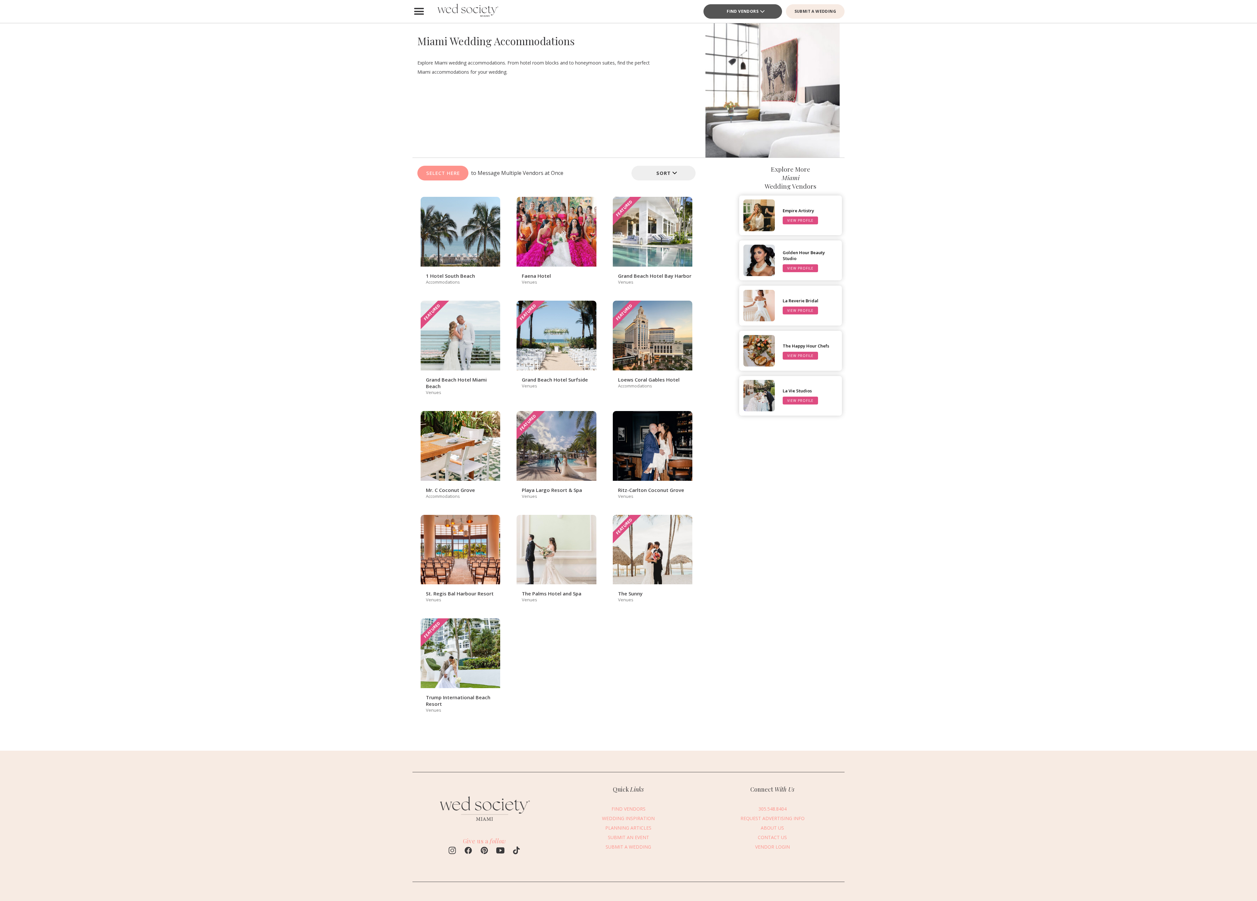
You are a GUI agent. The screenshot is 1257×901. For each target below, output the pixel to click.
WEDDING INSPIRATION (628, 818)
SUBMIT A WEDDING (815, 11)
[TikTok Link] (516, 851)
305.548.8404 (772, 808)
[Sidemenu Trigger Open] (419, 11)
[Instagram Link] (452, 851)
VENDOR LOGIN (772, 846)
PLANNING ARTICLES (628, 827)
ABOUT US (772, 827)
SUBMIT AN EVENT (628, 837)
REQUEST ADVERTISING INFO (772, 818)
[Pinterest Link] (484, 851)
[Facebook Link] (468, 851)
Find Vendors (742, 11)
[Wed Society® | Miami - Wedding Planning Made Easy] (468, 11)
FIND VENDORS (628, 808)
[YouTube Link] (500, 851)
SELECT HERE (443, 173)
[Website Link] (484, 823)
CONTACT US (772, 837)
